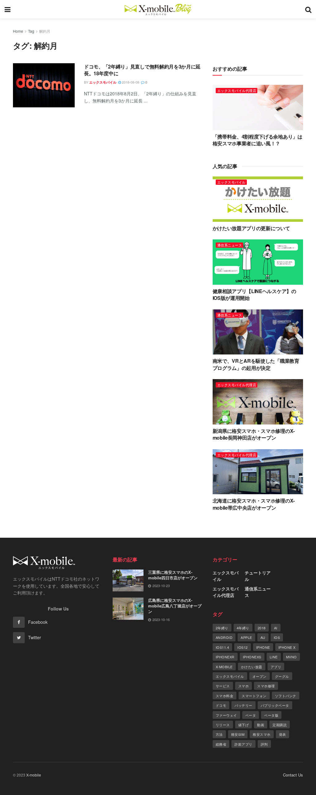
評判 (264, 744)
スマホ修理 (266, 685)
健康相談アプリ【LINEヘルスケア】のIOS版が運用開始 (254, 294)
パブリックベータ (275, 705)
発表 (282, 734)
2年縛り (222, 627)
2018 (262, 627)
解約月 (44, 31)
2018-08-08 (130, 82)
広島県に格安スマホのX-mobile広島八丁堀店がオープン (175, 605)
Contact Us (293, 775)
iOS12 (242, 647)
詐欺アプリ (243, 744)
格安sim (238, 734)
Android (224, 637)
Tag (31, 31)
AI (275, 627)
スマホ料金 (225, 695)
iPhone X (287, 647)
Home (18, 31)
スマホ (243, 685)
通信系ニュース (229, 244)
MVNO (291, 656)
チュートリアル (258, 575)
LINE (274, 656)
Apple (246, 637)
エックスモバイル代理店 (236, 90)
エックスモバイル (102, 82)
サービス (223, 685)
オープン (259, 676)
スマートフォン (254, 695)
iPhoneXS (252, 656)
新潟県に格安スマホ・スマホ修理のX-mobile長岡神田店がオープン (254, 434)
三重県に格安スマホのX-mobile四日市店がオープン (173, 575)
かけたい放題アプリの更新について (251, 228)
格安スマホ (262, 734)
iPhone (263, 647)
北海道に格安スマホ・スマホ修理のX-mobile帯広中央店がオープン (254, 504)
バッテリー (243, 705)
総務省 (221, 744)
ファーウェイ (226, 715)
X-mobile (224, 666)
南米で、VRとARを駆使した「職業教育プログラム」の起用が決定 (256, 364)
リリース (223, 724)
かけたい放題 (251, 666)
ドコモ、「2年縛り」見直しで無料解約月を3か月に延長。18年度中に (142, 70)
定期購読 (279, 724)
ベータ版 (271, 715)
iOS (277, 637)
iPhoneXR (225, 656)
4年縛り (243, 627)
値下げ (243, 724)
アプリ (276, 666)
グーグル (282, 676)
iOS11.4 (222, 647)
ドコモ (221, 705)
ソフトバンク (285, 695)
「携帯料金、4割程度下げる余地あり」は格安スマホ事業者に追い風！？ (257, 140)
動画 (260, 724)
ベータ (250, 715)
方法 (219, 734)
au (262, 637)
